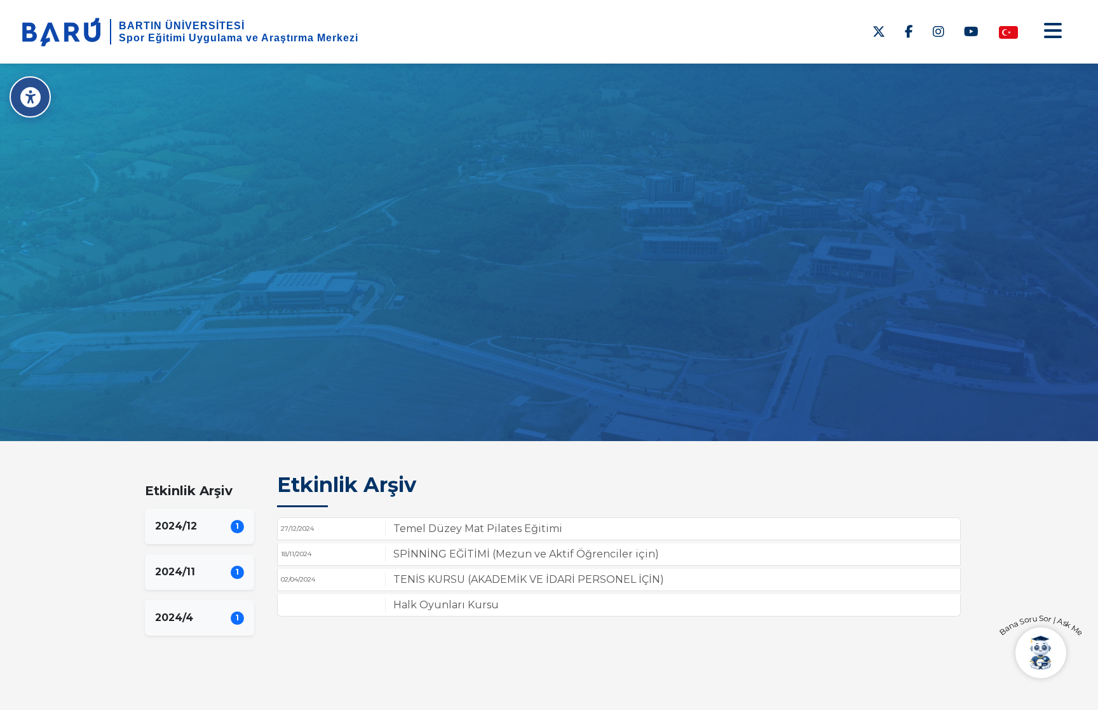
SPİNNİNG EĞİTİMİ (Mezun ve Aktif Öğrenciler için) (526, 554)
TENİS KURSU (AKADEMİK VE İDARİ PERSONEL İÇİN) (528, 579)
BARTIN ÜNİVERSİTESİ (182, 25)
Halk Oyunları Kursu (446, 605)
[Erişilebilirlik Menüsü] (30, 97)
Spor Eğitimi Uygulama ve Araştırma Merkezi (238, 37)
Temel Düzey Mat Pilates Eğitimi (477, 528)
